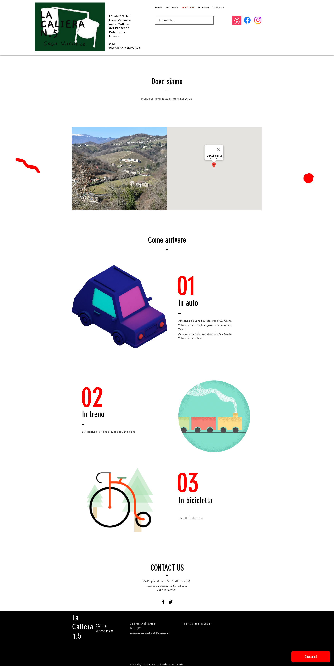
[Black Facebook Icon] (163, 602)
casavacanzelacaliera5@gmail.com (166, 585)
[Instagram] (257, 20)
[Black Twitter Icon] (170, 602)
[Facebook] (247, 20)
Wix (181, 664)
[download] (236, 20)
